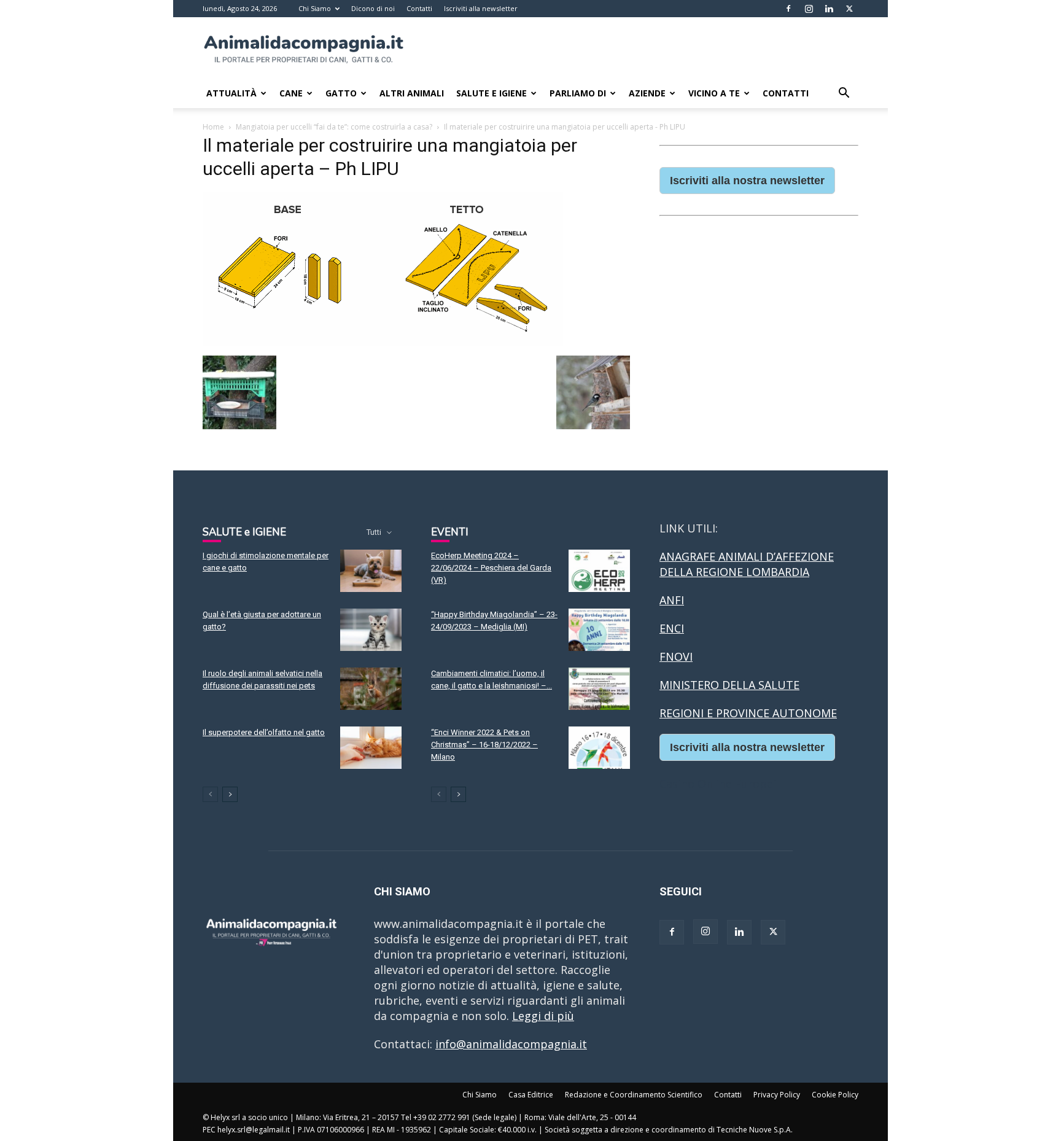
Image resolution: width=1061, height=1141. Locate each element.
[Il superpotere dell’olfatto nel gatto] (371, 747)
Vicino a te (714, 93)
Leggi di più (543, 1015)
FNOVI (676, 656)
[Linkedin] (829, 8)
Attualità (231, 93)
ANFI (671, 600)
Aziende (647, 93)
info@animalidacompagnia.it (511, 1044)
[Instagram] (808, 8)
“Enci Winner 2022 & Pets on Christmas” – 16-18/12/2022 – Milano (484, 744)
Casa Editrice (530, 1094)
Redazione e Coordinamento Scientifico (633, 1094)
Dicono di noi (373, 8)
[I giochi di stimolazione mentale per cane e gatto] (371, 571)
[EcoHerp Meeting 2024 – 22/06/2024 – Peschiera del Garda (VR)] (599, 571)
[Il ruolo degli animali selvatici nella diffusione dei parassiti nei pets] (371, 689)
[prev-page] (210, 794)
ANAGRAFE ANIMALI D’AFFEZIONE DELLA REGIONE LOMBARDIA (746, 564)
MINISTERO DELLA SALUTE (729, 684)
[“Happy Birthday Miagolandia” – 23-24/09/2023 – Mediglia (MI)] (599, 630)
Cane (291, 93)
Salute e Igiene (491, 93)
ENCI (671, 628)
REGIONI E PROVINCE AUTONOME (748, 713)
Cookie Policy (835, 1094)
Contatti (419, 8)
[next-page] (230, 794)
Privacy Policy (776, 1094)
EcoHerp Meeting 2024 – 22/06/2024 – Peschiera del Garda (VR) (491, 568)
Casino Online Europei (717, 783)
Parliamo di (578, 93)
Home (213, 127)
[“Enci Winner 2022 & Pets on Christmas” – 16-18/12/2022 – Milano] (599, 747)
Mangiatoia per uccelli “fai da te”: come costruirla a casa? (334, 127)
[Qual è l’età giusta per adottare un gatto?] (371, 630)
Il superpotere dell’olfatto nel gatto (264, 732)
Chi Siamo (314, 8)
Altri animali (411, 93)
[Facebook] (788, 8)
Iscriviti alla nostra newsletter (747, 180)
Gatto (341, 93)
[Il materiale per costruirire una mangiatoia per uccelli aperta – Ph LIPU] (383, 341)
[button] (843, 93)
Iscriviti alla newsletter (481, 8)
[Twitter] (849, 8)
